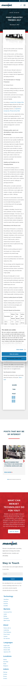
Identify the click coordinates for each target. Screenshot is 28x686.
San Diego (5, 661)
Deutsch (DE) (7, 649)
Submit (13, 579)
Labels (5, 614)
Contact (5, 678)
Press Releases (7, 632)
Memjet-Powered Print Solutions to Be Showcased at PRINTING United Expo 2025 (13, 464)
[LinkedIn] (14, 397)
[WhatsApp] (12, 401)
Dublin (4, 663)
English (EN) (6, 645)
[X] (13, 397)
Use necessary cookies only (14, 358)
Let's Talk (14, 531)
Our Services (7, 638)
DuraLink (6, 601)
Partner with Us (7, 628)
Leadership (6, 630)
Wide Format (7, 620)
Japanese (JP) (7, 651)
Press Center (7, 634)
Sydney (5, 659)
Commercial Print (8, 612)
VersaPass (6, 599)
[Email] (13, 401)
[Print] (14, 401)
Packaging (6, 618)
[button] (23, 461)
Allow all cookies (14, 354)
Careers (5, 636)
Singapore (5, 665)
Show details (19, 349)
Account (23, 0)
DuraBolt (6, 605)
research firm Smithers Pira (17, 102)
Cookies (5, 674)
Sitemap (5, 672)
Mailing (5, 616)
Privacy (5, 676)
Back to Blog (14, 12)
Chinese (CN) (7, 647)
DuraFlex (6, 603)
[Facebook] (12, 397)
